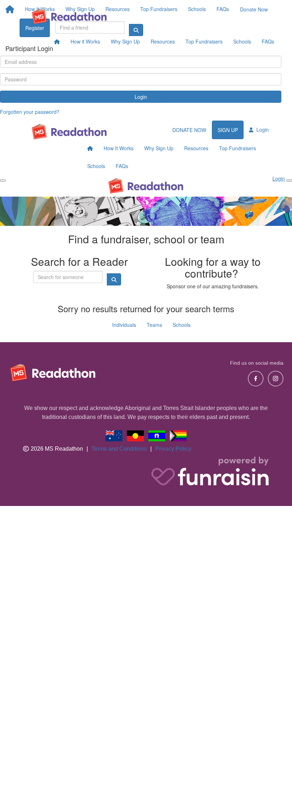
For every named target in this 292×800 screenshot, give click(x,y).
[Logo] (69, 16)
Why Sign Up (125, 41)
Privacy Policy (173, 449)
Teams (154, 324)
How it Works (85, 41)
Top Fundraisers (204, 41)
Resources (163, 41)
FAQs (268, 41)
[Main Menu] (3, 180)
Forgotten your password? (29, 111)
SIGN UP (228, 129)
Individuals (124, 324)
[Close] (289, 180)
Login (141, 96)
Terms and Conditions (119, 449)
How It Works (119, 148)
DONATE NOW (189, 129)
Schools (242, 41)
